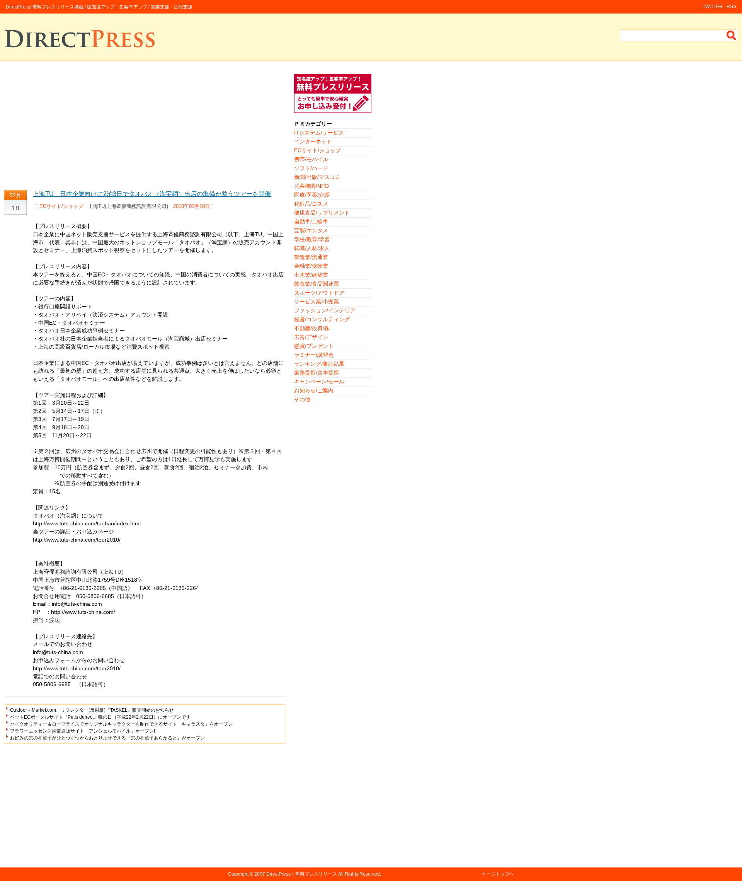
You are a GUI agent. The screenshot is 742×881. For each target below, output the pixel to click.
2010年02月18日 (191, 206)
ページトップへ (498, 874)
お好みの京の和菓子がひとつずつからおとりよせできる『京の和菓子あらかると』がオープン (107, 738)
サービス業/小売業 (316, 301)
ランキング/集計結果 (319, 364)
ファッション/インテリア (324, 310)
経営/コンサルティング (322, 319)
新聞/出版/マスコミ (317, 177)
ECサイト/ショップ (61, 206)
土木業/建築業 (311, 275)
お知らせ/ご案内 (314, 390)
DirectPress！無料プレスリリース (301, 874)
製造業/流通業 (311, 257)
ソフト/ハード (311, 168)
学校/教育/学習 (312, 239)
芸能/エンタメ (311, 230)
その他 (302, 399)
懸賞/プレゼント (314, 346)
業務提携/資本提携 (316, 373)
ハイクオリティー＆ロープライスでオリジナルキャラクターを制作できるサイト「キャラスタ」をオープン (121, 724)
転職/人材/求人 (312, 248)
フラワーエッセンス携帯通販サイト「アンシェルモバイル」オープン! (82, 731)
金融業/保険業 (311, 266)
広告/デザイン (311, 337)
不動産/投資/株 (312, 328)
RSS (731, 6)
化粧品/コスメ (311, 204)
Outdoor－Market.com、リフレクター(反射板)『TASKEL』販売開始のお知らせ (92, 710)
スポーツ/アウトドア (319, 293)
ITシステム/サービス (319, 133)
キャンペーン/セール (319, 381)
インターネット (313, 141)
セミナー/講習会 (314, 355)
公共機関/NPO (311, 186)
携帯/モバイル (311, 159)
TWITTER (713, 6)
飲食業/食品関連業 (316, 284)
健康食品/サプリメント (322, 213)
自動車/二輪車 (311, 221)
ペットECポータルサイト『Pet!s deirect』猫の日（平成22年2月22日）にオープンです (100, 717)
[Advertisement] (145, 128)
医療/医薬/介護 (312, 195)
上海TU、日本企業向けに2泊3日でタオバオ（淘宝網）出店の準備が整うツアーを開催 (152, 194)
